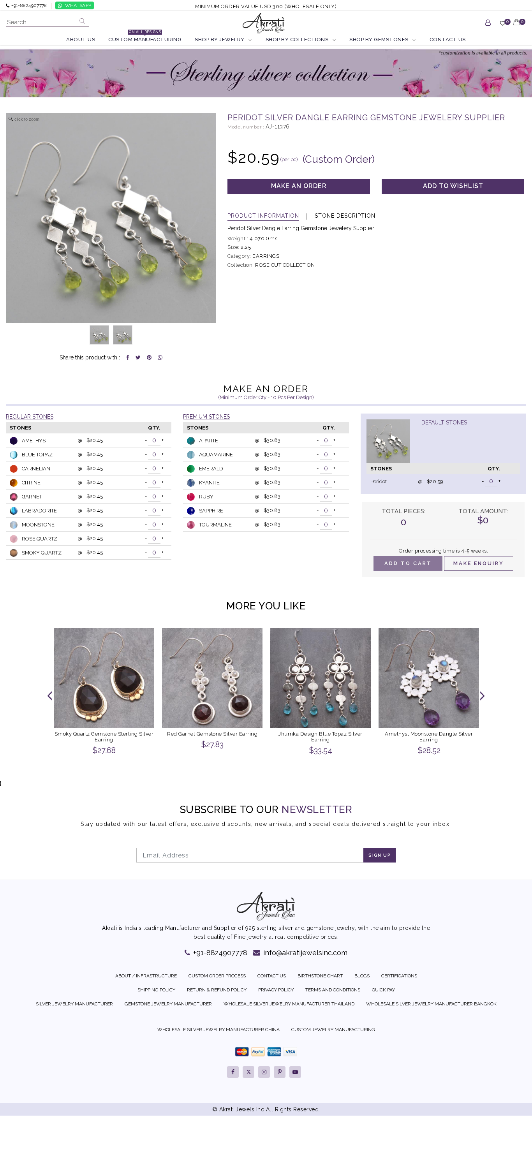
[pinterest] (279, 1072)
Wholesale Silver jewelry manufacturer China (218, 1029)
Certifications (399, 976)
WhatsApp (78, 5)
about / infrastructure (146, 976)
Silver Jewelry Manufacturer (74, 1004)
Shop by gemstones (379, 39)
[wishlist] (503, 26)
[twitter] (248, 1072)
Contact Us (448, 39)
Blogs (362, 976)
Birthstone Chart (320, 976)
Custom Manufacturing (144, 39)
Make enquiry (478, 563)
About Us (80, 39)
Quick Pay (383, 990)
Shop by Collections (297, 39)
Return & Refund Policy (217, 990)
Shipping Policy (156, 990)
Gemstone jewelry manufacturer (168, 1004)
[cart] (516, 26)
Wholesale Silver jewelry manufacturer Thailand (289, 1004)
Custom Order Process (217, 976)
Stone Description (345, 216)
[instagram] (264, 1072)
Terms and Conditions (332, 990)
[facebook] (233, 1072)
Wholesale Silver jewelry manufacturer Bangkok (431, 1004)
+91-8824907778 (219, 953)
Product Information (263, 216)
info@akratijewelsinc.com (304, 953)
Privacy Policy (276, 990)
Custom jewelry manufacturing (333, 1029)
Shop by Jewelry (220, 39)
